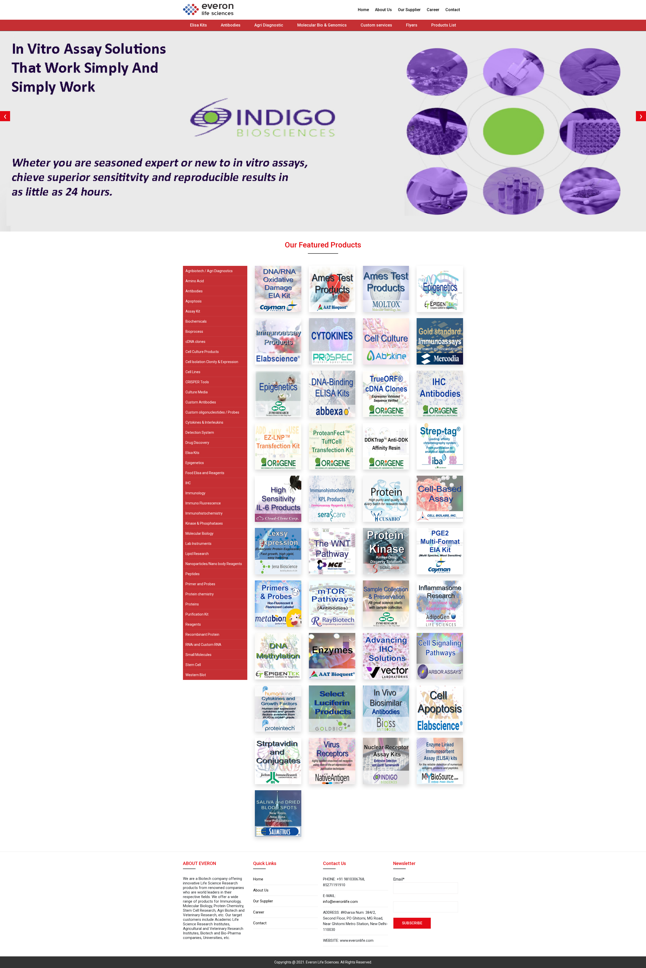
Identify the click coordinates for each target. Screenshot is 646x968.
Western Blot (195, 675)
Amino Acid (194, 281)
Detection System (199, 432)
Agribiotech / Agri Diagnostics (209, 271)
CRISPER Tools (197, 382)
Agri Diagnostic (268, 25)
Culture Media (196, 392)
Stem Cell (193, 665)
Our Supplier (409, 9)
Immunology (195, 493)
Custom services (376, 25)
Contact (452, 9)
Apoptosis (193, 301)
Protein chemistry (199, 594)
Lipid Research (197, 554)
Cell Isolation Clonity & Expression (211, 362)
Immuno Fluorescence (203, 503)
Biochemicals (196, 321)
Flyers (411, 25)
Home (363, 9)
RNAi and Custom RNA (203, 645)
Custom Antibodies (200, 402)
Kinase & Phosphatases (204, 523)
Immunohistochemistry (204, 513)
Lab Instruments (198, 544)
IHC (188, 483)
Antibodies (230, 25)
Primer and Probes (200, 584)
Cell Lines (192, 372)
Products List (443, 25)
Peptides (192, 574)
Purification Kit (196, 614)
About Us (383, 9)
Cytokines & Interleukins (204, 422)
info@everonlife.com (340, 901)
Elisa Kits (198, 25)
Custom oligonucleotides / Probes (212, 412)
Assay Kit (192, 311)
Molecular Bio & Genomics (322, 25)
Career (433, 9)
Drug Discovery (197, 443)
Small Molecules (198, 655)
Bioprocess (194, 331)
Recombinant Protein (202, 634)
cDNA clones (195, 342)
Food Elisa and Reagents (204, 473)
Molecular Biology (199, 533)
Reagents (193, 624)
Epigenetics (194, 463)
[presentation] (5, 116)
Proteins (192, 604)
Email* (399, 879)
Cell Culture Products (202, 352)
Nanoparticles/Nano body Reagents (213, 564)
